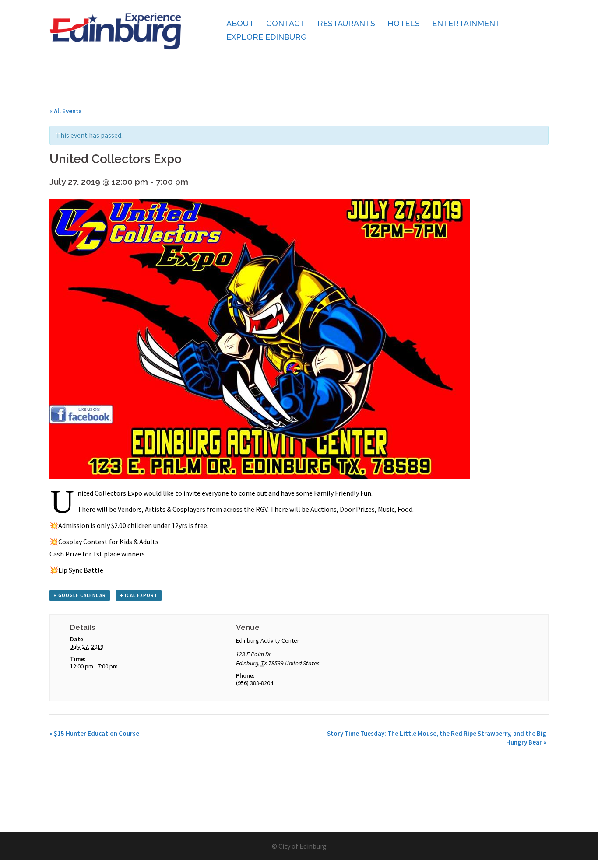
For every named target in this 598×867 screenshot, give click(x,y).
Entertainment (466, 23)
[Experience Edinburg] (115, 29)
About (240, 23)
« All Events (65, 111)
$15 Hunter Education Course (94, 733)
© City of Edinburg (299, 846)
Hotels (403, 23)
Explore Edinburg (266, 37)
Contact (285, 23)
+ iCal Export (139, 595)
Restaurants (346, 23)
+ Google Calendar (79, 595)
